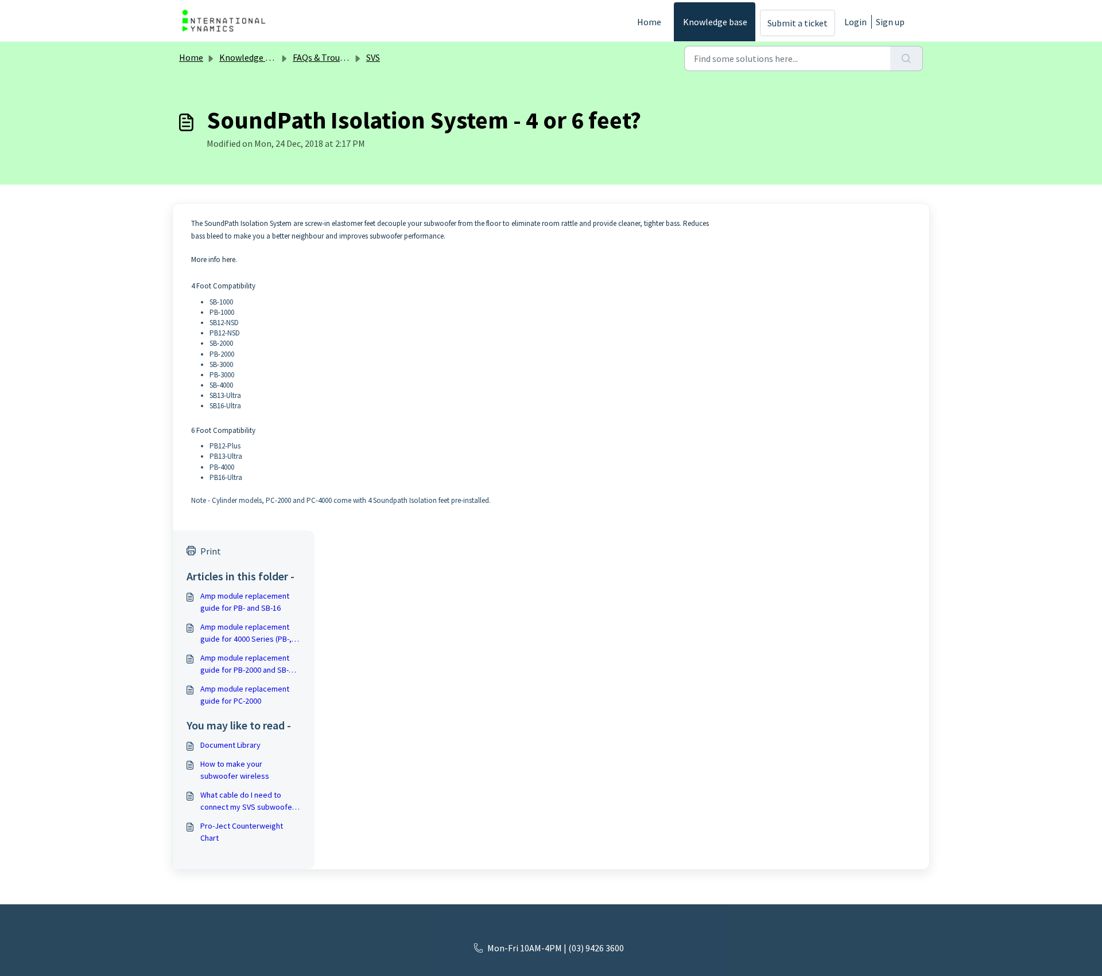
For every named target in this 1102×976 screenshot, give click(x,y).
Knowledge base (715, 22)
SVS (373, 57)
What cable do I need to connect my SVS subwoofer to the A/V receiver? (247, 801)
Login (855, 22)
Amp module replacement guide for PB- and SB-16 (244, 602)
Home (649, 22)
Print (210, 551)
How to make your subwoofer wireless (234, 770)
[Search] (906, 58)
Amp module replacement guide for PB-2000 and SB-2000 (244, 664)
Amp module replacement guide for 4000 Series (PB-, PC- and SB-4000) (246, 633)
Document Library (230, 745)
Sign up (890, 22)
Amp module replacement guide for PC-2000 (244, 695)
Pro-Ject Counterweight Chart (241, 832)
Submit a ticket (797, 23)
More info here (213, 259)
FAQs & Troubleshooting (341, 57)
